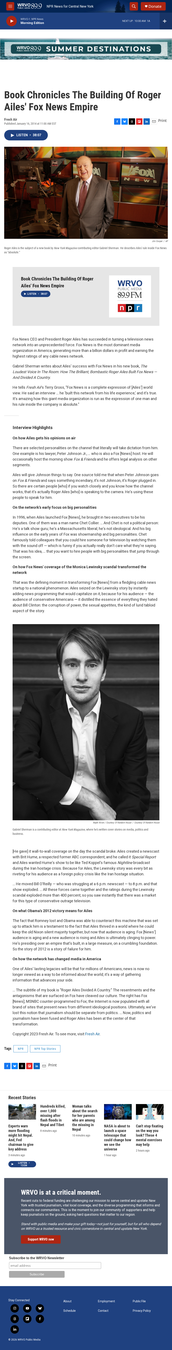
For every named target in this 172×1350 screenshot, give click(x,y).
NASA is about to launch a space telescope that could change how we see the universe (117, 1137)
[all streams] (166, 21)
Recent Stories (22, 1097)
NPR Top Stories (45, 1048)
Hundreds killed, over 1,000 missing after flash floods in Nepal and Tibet (52, 1115)
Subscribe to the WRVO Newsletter (36, 1258)
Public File (139, 1301)
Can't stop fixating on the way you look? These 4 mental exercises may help (149, 1135)
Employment (106, 1301)
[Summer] (86, 48)
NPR (20, 1048)
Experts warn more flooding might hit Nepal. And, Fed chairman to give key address (21, 1137)
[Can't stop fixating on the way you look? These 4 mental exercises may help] (150, 1112)
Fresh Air (92, 1034)
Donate (155, 6)
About (67, 1301)
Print (162, 120)
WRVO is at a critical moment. (61, 1192)
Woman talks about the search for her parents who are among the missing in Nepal (85, 1118)
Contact (103, 1310)
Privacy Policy (142, 1310)
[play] (11, 21)
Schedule (69, 1310)
